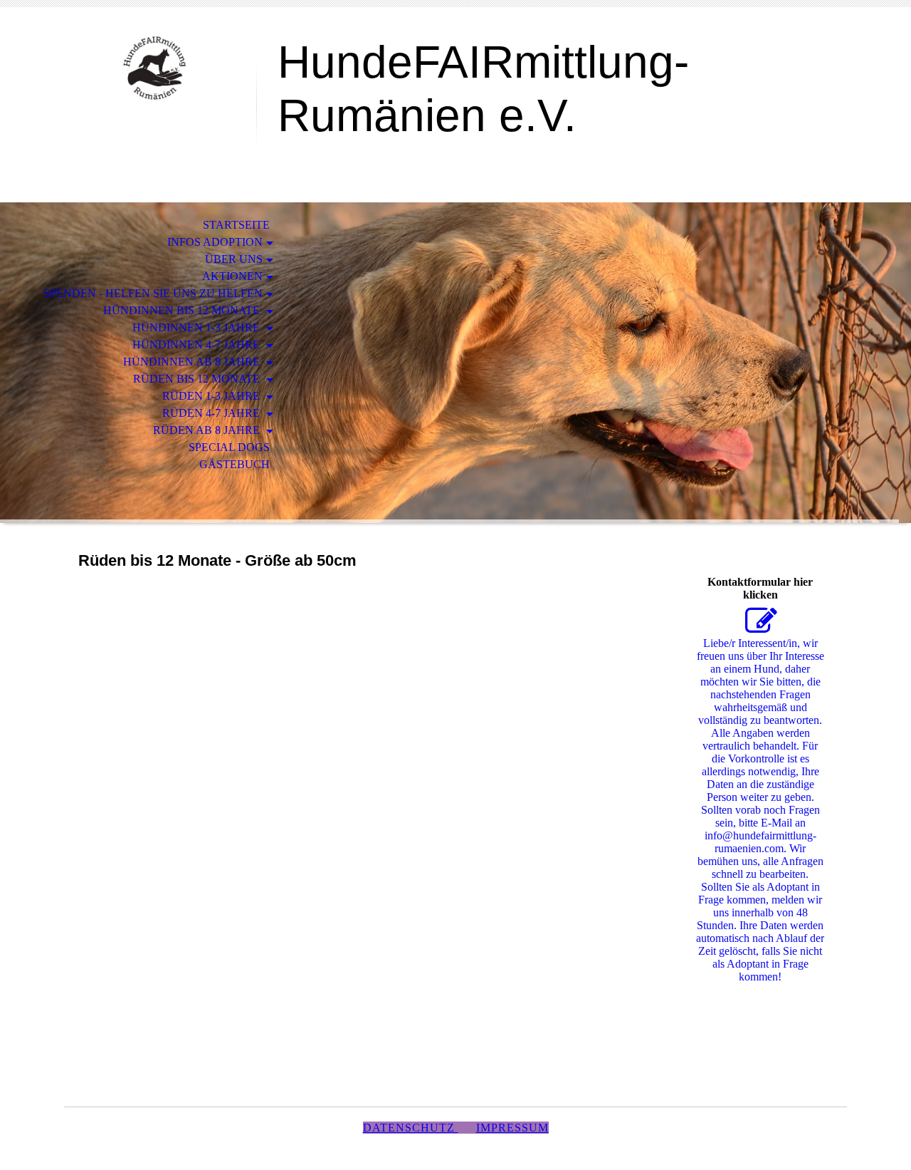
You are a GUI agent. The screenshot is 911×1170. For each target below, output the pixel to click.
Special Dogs (229, 447)
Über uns (234, 259)
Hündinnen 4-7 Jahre (197, 344)
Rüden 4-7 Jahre (212, 413)
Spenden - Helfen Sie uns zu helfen (153, 293)
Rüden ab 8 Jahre (208, 430)
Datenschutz (410, 1128)
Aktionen (232, 276)
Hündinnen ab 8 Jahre (193, 362)
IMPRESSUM (512, 1128)
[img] (160, 69)
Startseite (236, 225)
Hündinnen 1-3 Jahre (197, 327)
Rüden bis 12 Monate (198, 379)
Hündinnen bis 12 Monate (183, 310)
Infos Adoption (215, 242)
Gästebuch (234, 464)
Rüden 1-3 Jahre (212, 396)
